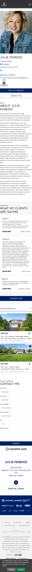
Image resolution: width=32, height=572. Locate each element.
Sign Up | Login (16, 489)
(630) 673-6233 (6, 61)
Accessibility (17, 522)
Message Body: (4, 428)
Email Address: (4, 412)
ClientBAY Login (10, 525)
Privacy (7, 522)
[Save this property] (30, 316)
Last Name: (3, 396)
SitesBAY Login (24, 525)
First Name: (3, 388)
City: (1, 420)
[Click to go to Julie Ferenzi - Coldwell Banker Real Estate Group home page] (4, 4)
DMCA (27, 522)
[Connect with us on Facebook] (16, 482)
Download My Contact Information (9, 67)
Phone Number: (4, 404)
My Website (5, 64)
